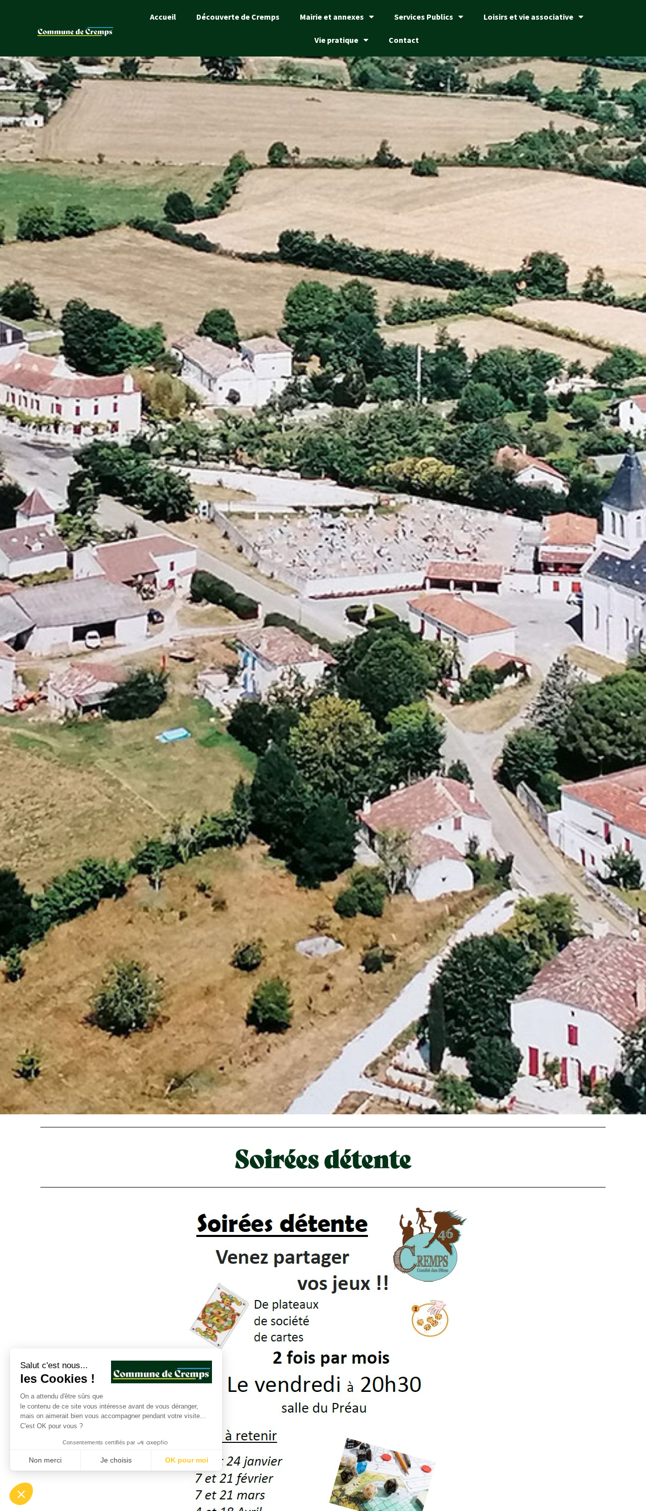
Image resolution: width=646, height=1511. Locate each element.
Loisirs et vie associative (528, 17)
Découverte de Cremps (238, 17)
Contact (404, 40)
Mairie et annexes (332, 17)
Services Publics (423, 17)
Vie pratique (336, 40)
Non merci (45, 1460)
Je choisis (116, 1460)
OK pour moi (186, 1460)
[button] (21, 1494)
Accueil (163, 17)
